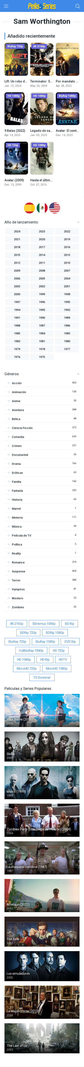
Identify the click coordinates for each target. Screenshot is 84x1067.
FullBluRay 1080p (31, 650)
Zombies (18, 607)
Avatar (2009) (14, 180)
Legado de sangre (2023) (48, 130)
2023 (42, 231)
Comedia (18, 437)
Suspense (18, 571)
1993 (42, 310)
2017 (42, 247)
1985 (17, 333)
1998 (67, 294)
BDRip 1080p (55, 632)
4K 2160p (16, 623)
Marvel (16, 508)
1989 (67, 317)
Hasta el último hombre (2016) (52, 180)
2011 (42, 262)
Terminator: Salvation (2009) (51, 81)
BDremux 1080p (44, 623)
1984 (42, 333)
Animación (19, 392)
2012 (17, 262)
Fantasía (17, 490)
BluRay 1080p (45, 641)
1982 (17, 341)
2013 (67, 255)
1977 (67, 349)
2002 (42, 286)
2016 (67, 247)
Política (17, 544)
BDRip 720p (28, 632)
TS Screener (42, 677)
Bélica (16, 419)
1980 (67, 341)
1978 (42, 349)
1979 (17, 349)
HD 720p (59, 650)
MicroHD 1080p (56, 668)
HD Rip (45, 659)
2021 (17, 239)
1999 (42, 294)
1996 (42, 302)
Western (17, 598)
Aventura (18, 410)
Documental (20, 455)
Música (17, 526)
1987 (42, 325)
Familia (16, 481)
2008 (42, 270)
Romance (18, 562)
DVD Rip (70, 641)
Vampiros (18, 589)
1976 (17, 357)
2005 (42, 278)
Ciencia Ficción (22, 428)
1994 (17, 310)
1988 (17, 325)
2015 (17, 255)
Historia (17, 499)
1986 (67, 325)
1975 (42, 357)
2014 (42, 255)
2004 (67, 278)
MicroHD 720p (27, 668)
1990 (42, 317)
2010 (67, 262)
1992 (67, 310)
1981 (42, 341)
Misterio (17, 517)
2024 (17, 231)
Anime (16, 401)
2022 (67, 231)
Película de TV (21, 535)
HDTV (63, 659)
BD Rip (69, 623)
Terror (16, 580)
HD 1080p (24, 659)
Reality (16, 553)
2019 (67, 239)
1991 (17, 317)
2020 (42, 239)
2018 (17, 247)
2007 (67, 270)
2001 (67, 286)
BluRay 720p (17, 641)
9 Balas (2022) (14, 130)
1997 (17, 302)
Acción (17, 383)
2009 (17, 270)
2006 (17, 278)
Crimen (17, 446)
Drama (16, 463)
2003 (17, 286)
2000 (17, 294)
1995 (67, 302)
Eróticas (17, 472)
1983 (67, 333)
